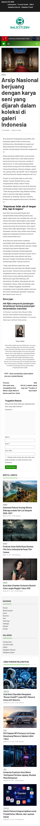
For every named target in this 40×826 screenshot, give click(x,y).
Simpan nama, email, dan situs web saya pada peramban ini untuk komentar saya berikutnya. (20, 459)
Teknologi (6, 621)
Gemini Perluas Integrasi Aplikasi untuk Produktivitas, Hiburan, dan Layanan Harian (19, 814)
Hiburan (3, 74)
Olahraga (6, 624)
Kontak (5, 629)
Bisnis (5, 730)
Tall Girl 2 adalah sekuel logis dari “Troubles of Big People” (28, 387)
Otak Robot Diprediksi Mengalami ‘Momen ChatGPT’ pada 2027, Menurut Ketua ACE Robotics (19, 697)
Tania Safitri (6, 130)
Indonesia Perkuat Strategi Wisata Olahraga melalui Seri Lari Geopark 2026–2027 (17, 510)
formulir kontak (23, 4)
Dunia (5, 613)
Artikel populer (8, 611)
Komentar (9, 410)
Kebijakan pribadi (27, 7)
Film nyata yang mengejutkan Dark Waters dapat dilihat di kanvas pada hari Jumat (11, 388)
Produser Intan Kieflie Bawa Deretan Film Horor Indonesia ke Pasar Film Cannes (18, 549)
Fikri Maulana (17, 516)
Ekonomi (6, 616)
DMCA (32, 4)
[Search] (37, 44)
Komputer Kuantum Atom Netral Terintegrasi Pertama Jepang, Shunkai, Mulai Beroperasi (19, 775)
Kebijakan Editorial (14, 7)
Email (7, 444)
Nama (7, 437)
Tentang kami (11, 4)
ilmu (4, 618)
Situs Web (8, 451)
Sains (4, 769)
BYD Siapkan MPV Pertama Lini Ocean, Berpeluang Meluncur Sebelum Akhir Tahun (19, 736)
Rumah (5, 608)
